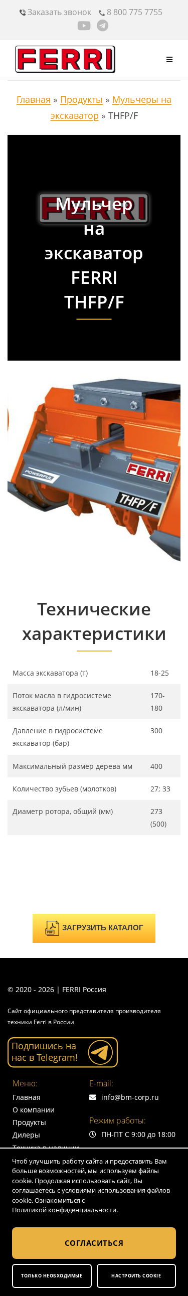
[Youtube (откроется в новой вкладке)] (85, 26)
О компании (34, 1109)
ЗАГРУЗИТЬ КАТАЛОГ (102, 927)
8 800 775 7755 (133, 12)
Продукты (81, 99)
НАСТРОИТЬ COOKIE (136, 1275)
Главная (34, 99)
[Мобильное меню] (169, 59)
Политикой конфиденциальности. (65, 1209)
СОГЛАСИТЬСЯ (94, 1243)
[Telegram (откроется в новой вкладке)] (102, 26)
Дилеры (26, 1135)
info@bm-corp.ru (130, 1097)
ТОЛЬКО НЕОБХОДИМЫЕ (51, 1275)
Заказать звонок (58, 12)
